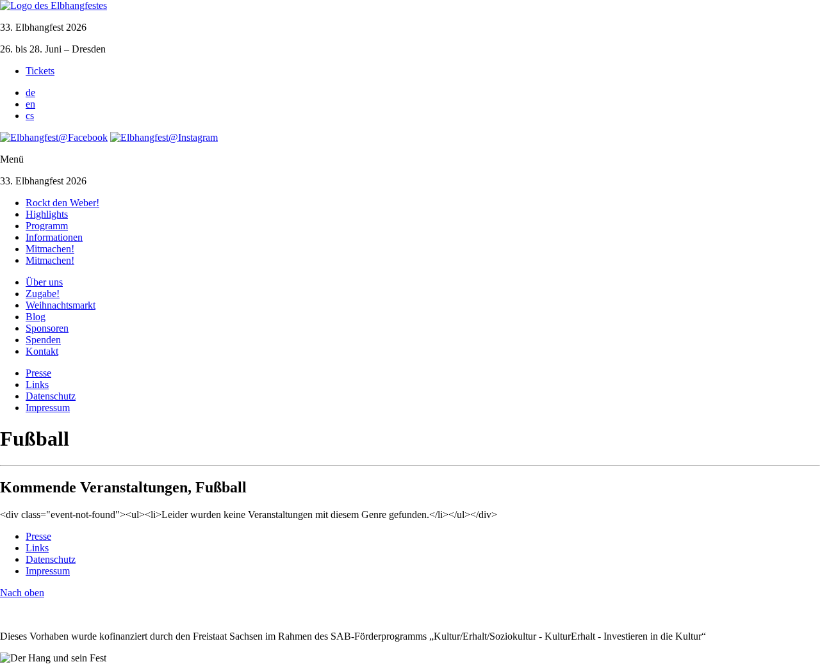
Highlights (47, 214)
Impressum (48, 407)
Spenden (43, 339)
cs (30, 115)
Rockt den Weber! (62, 202)
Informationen (54, 237)
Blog (35, 316)
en (30, 104)
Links (37, 384)
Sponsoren (47, 328)
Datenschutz (51, 396)
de (30, 92)
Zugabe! (43, 293)
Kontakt (42, 351)
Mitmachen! (50, 248)
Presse (38, 373)
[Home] (53, 5)
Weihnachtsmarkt (60, 305)
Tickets (40, 70)
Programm (47, 225)
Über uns (44, 282)
